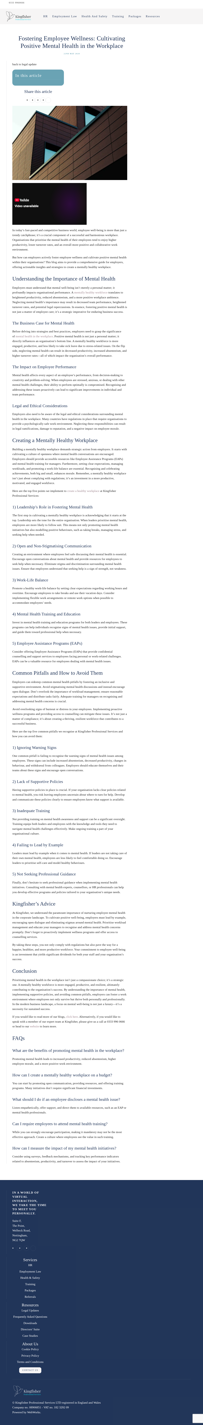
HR (45, 16)
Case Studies (30, 1335)
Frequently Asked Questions (30, 1316)
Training (118, 16)
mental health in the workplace (34, 336)
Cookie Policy (30, 1349)
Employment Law (64, 16)
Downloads (30, 1323)
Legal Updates (30, 1310)
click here (72, 1016)
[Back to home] (18, 16)
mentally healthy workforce (91, 292)
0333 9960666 (17, 3)
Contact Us (30, 1370)
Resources (153, 16)
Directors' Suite (30, 1329)
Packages (135, 16)
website (34, 1026)
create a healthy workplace (83, 490)
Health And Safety (95, 16)
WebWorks (33, 1412)
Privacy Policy (30, 1355)
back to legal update (24, 64)
